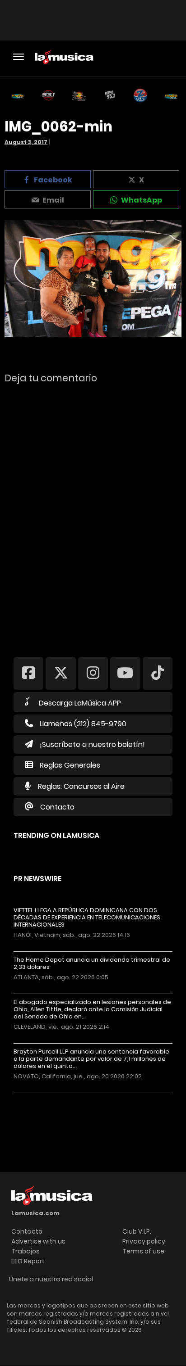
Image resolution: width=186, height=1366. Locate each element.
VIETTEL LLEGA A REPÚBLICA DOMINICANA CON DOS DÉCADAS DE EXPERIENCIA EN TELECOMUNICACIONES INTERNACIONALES (87, 917)
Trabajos (25, 1251)
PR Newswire (37, 878)
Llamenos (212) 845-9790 (83, 724)
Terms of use (143, 1251)
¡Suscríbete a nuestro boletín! (92, 744)
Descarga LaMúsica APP (80, 703)
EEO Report (28, 1261)
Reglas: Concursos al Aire (81, 786)
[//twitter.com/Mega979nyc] (60, 673)
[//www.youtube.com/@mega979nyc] (125, 673)
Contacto (57, 807)
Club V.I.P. (136, 1231)
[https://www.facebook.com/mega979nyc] (28, 673)
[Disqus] (93, 514)
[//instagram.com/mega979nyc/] (93, 673)
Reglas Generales (70, 765)
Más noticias (44, 1097)
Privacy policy (143, 1241)
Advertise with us (38, 1241)
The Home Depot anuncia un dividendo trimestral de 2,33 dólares (92, 963)
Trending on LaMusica (56, 835)
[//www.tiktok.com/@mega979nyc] (157, 673)
